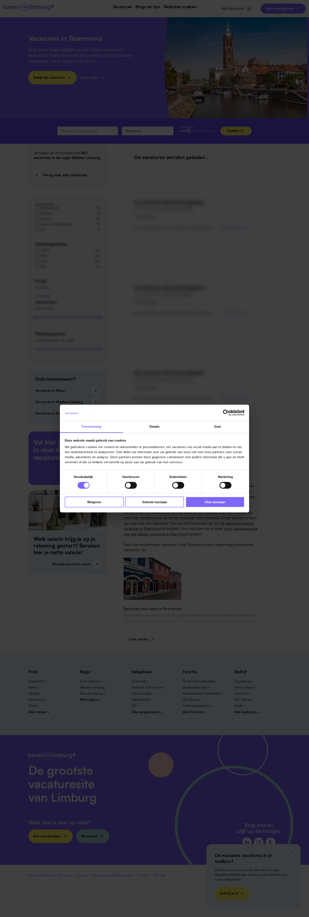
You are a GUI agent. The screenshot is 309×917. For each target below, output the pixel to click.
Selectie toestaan (154, 502)
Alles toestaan (215, 502)
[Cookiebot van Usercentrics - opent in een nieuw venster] (226, 413)
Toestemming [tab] (91, 426)
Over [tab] (217, 426)
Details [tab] (154, 426)
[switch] (131, 485)
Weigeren (94, 502)
